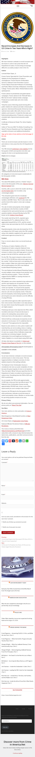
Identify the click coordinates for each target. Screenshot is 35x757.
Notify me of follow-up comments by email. (14, 522)
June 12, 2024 (5, 51)
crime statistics (20, 149)
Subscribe (5, 727)
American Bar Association (18, 597)
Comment (5, 462)
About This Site (16, 405)
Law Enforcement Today (18, 583)
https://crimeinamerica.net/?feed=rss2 (13, 431)
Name (4, 485)
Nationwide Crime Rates (20, 421)
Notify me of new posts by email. (12, 527)
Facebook (30, 708)
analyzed (21, 198)
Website (4, 503)
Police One (18, 612)
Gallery (13, 51)
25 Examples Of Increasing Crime (12, 346)
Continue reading (17, 753)
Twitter (17, 708)
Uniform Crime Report (16, 215)
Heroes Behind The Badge (18, 627)
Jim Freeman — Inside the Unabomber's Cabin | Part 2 (16, 666)
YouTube (23, 708)
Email (3, 494)
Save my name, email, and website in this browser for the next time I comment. (17, 518)
